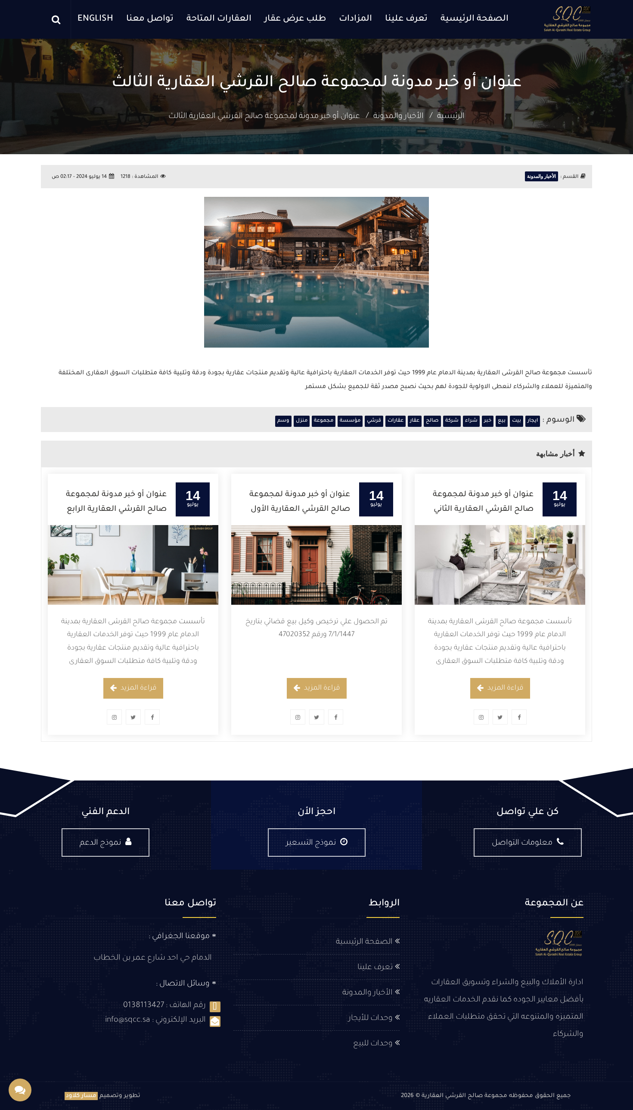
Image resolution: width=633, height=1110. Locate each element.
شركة (452, 421)
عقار (414, 421)
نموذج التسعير (311, 843)
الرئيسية (451, 116)
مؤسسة (350, 421)
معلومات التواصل (522, 843)
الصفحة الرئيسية (475, 19)
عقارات (395, 421)
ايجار (533, 421)
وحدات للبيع (373, 1044)
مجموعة (323, 421)
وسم (283, 421)
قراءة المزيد (505, 688)
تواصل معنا (150, 19)
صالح (432, 421)
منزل (301, 421)
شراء (471, 421)
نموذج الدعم (100, 843)
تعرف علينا (406, 19)
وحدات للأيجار (370, 1018)
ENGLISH (95, 19)
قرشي (374, 421)
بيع (502, 421)
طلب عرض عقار (295, 19)
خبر (487, 421)
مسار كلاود (81, 1096)
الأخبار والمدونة (398, 116)
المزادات (355, 19)
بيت (516, 421)
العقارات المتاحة (218, 19)
